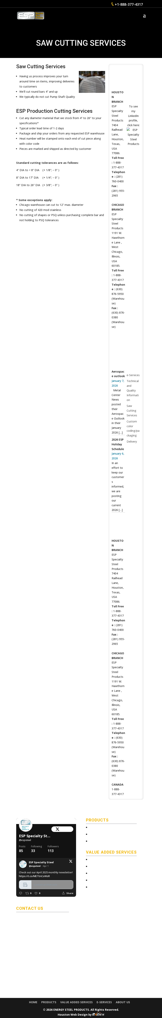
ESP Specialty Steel (35, 836)
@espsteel (25, 840)
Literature (99, 841)
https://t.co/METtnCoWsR (34, 876)
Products (48, 1002)
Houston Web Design (73, 1014)
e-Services (133, 375)
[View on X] (71, 862)
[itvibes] (98, 1014)
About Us (123, 1002)
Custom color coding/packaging (113, 880)
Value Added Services (76, 1002)
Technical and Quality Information (133, 390)
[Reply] (20, 893)
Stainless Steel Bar (105, 834)
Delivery (132, 441)
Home (33, 1002)
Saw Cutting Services (132, 410)
